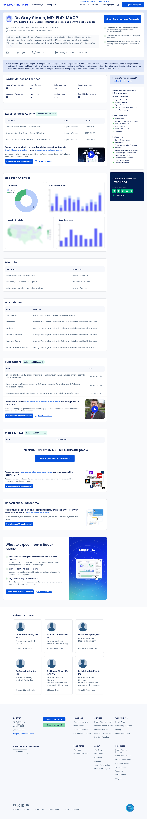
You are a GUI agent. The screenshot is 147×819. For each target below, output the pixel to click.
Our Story (98, 750)
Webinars (119, 771)
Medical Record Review (103, 726)
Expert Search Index (123, 760)
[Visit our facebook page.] (14, 805)
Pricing (118, 729)
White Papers (120, 767)
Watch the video (45, 161)
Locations (98, 757)
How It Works (120, 722)
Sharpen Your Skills (81, 754)
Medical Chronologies (82, 733)
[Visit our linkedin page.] (22, 805)
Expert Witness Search (103, 722)
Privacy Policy (40, 809)
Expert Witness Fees (123, 756)
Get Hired (77, 750)
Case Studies (120, 775)
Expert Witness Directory (121, 751)
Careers (97, 761)
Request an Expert (133, 5)
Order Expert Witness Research (122, 19)
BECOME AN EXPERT (87, 2)
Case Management (81, 722)
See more (10, 46)
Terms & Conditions (71, 809)
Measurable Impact (102, 769)
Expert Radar (78, 726)
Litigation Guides (122, 763)
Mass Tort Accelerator (103, 733)
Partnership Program (123, 726)
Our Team (98, 754)
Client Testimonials (102, 765)
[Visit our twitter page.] (18, 805)
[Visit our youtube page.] (27, 805)
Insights (118, 778)
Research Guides (101, 729)
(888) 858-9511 (104, 2)
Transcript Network (81, 729)
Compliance (54, 809)
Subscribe (20, 752)
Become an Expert (54, 725)
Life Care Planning (101, 737)
